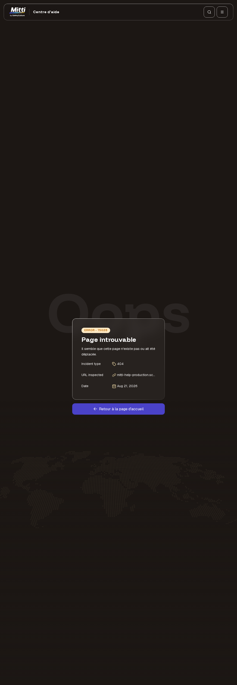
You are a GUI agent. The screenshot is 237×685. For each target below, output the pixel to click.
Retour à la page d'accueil (121, 409)
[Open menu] (222, 12)
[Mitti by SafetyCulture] (17, 12)
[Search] (209, 12)
